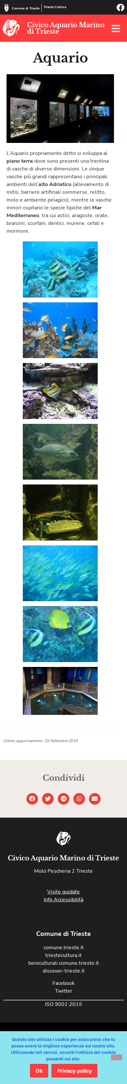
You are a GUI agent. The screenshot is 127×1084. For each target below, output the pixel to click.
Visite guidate (63, 891)
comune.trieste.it (64, 947)
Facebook (63, 983)
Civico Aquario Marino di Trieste (66, 28)
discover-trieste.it (64, 970)
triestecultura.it (63, 955)
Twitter (63, 991)
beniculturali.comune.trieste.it (63, 963)
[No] (116, 1057)
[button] (32, 799)
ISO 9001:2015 (63, 1004)
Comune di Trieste (25, 8)
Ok (39, 1070)
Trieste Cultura (55, 7)
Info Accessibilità (63, 899)
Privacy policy (74, 1070)
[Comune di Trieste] (6, 8)
